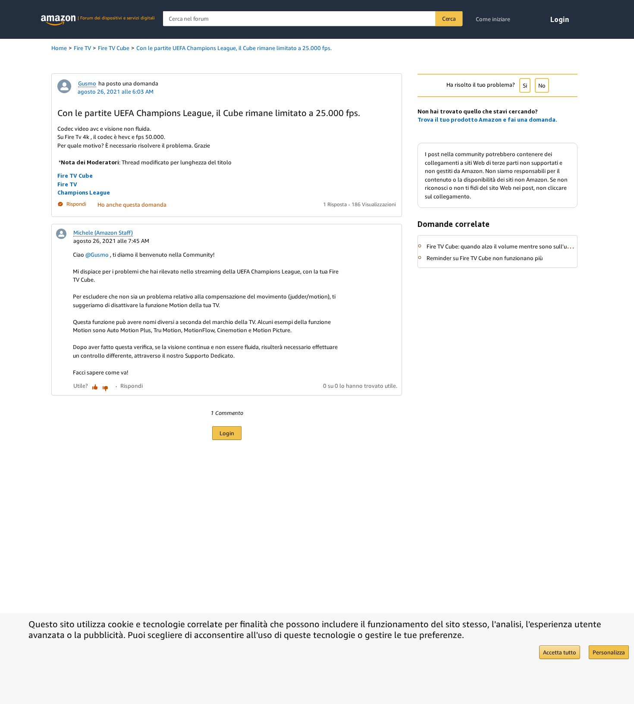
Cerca (449, 18)
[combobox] (313, 18)
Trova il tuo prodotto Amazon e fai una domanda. (487, 119)
